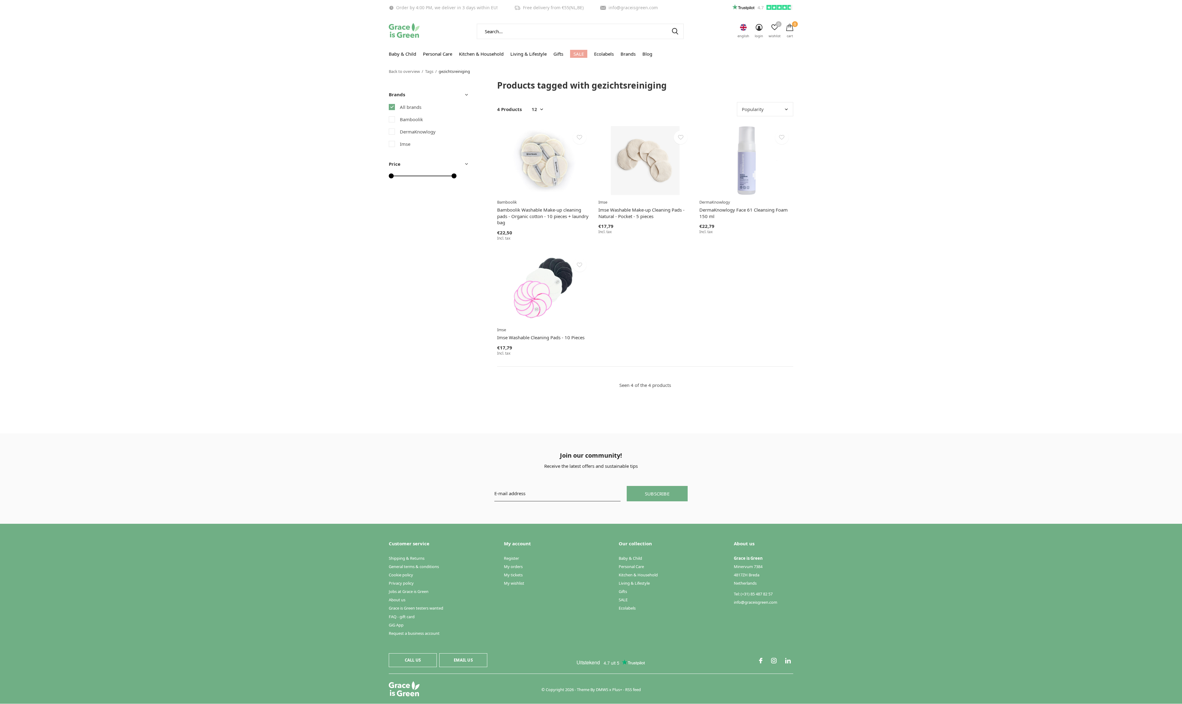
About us (397, 600)
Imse (405, 144)
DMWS (602, 689)
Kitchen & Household (481, 54)
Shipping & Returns (406, 558)
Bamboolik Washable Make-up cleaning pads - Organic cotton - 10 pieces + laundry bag (543, 216)
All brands (410, 107)
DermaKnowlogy (418, 132)
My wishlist (514, 583)
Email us (463, 660)
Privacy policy (401, 583)
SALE (578, 54)
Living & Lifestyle (528, 54)
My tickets (513, 575)
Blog (647, 54)
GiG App (396, 625)
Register (511, 558)
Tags (429, 71)
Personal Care (437, 54)
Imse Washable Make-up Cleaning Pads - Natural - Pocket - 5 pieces (641, 213)
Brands (628, 54)
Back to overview (404, 71)
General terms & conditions (414, 566)
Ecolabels (604, 54)
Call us (413, 660)
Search (675, 31)
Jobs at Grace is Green (408, 591)
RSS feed (633, 689)
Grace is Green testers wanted (416, 608)
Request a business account (414, 633)
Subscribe (657, 494)
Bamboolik (411, 119)
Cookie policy (401, 575)
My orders (513, 566)
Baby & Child (402, 54)
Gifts (558, 54)
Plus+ (617, 689)
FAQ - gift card (402, 616)
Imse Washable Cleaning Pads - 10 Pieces (541, 337)
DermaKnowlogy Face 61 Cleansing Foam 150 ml (743, 213)
